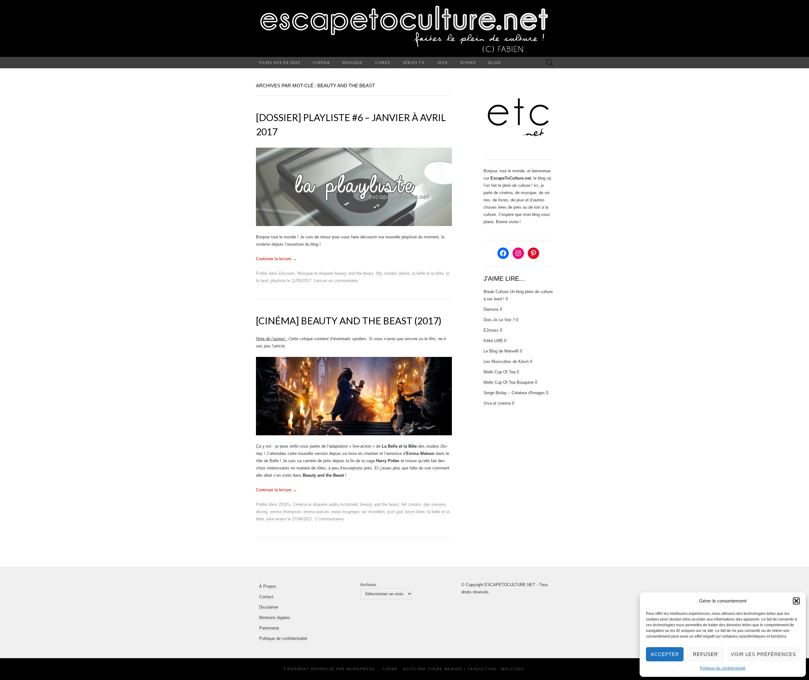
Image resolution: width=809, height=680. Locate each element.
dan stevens (434, 504)
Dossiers (287, 273)
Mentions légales (274, 617)
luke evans (276, 519)
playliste (278, 280)
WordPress (360, 669)
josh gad (395, 511)
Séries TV (413, 62)
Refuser (705, 654)
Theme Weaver (445, 669)
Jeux (442, 62)
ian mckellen (373, 511)
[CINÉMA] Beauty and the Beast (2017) (348, 320)
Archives (368, 584)
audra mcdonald (343, 504)
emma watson (316, 511)
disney (262, 511)
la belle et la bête (427, 273)
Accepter (665, 654)
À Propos (267, 586)
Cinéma (321, 62)
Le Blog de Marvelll (501, 351)
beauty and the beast (354, 273)
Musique (353, 62)
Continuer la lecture (276, 258)
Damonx (491, 309)
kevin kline (415, 511)
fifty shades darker (393, 273)
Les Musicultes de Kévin (506, 361)
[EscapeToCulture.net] (404, 28)
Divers (468, 62)
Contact (266, 596)
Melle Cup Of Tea (499, 372)
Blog (495, 62)
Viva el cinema (497, 403)
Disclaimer (268, 607)
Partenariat (269, 628)
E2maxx (491, 330)
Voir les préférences (763, 654)
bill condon (411, 504)
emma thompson (285, 511)
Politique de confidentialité (722, 668)
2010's (284, 504)
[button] (796, 601)
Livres (382, 62)
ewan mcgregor (345, 511)
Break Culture (496, 291)
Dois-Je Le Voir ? (499, 319)
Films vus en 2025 (279, 62)
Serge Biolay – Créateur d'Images (514, 392)
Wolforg (512, 669)
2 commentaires (329, 519)
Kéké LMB (493, 340)
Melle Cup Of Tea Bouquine (509, 382)
